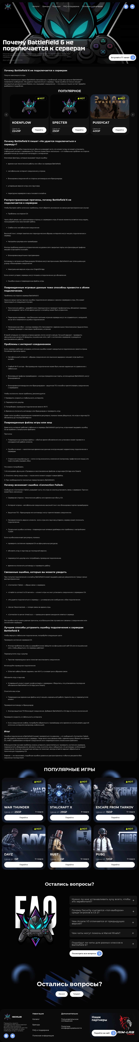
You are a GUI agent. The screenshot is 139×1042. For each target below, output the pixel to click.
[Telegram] (126, 6)
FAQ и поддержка (71, 6)
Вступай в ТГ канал (120, 57)
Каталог (36, 6)
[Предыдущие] (6, 115)
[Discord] (132, 6)
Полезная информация (92, 6)
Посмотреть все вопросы (84, 953)
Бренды (46, 6)
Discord (62, 994)
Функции (56, 6)
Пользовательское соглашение (69, 1020)
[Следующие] (133, 115)
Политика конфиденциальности (71, 1027)
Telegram (76, 994)
